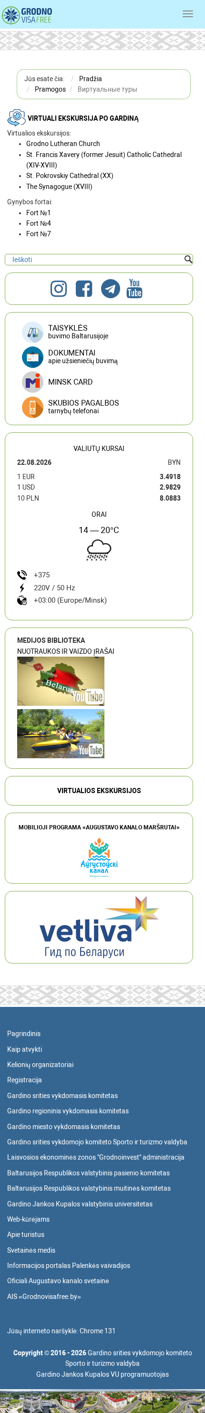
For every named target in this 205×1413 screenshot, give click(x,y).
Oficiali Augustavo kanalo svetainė (58, 1281)
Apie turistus (25, 1234)
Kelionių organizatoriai (40, 1064)
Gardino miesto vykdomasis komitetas (63, 1126)
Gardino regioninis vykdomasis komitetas (68, 1111)
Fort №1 (38, 213)
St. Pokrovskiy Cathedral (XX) (69, 175)
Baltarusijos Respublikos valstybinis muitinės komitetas (89, 1188)
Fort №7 (38, 234)
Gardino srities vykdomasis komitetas (62, 1095)
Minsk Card (70, 382)
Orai (99, 514)
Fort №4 (38, 223)
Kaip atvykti (24, 1049)
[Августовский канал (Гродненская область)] (61, 733)
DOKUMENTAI (83, 356)
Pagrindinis (24, 1033)
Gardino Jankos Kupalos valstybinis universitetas (80, 1204)
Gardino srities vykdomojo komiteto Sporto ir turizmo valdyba (97, 1142)
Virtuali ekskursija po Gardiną (83, 118)
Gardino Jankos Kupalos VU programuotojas (102, 1374)
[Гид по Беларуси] (99, 927)
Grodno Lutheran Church (63, 143)
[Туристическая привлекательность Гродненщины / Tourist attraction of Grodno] (61, 681)
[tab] (99, 407)
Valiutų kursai (98, 448)
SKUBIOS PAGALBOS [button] (83, 406)
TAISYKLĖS (78, 332)
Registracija (24, 1080)
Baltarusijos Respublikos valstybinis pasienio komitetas (88, 1173)
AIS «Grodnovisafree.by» (44, 1296)
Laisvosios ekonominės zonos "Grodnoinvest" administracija (95, 1157)
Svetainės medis (31, 1250)
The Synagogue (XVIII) (59, 186)
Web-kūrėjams (28, 1219)
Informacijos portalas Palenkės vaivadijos (68, 1265)
